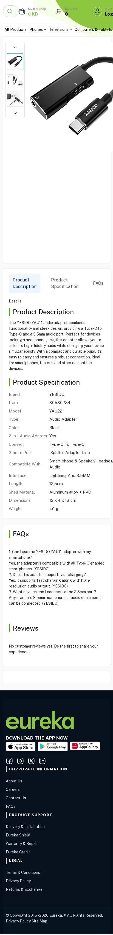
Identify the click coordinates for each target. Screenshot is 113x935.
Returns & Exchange (24, 889)
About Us (14, 781)
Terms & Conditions (23, 872)
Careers (13, 789)
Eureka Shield (18, 835)
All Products (15, 29)
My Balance (37, 9)
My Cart (71, 9)
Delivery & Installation (25, 826)
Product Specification (64, 283)
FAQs (98, 283)
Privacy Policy (18, 881)
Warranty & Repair (22, 843)
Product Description (24, 283)
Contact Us (16, 798)
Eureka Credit (18, 852)
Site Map (39, 921)
